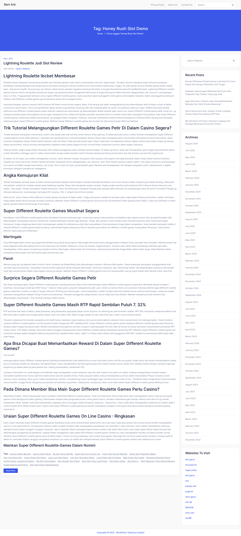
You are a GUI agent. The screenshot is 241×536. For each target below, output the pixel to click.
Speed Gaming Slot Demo (16, 465)
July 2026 (190, 150)
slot (187, 481)
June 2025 (190, 233)
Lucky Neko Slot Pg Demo (108, 458)
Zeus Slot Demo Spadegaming (44, 465)
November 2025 (193, 199)
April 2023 (190, 412)
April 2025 (190, 247)
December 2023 (193, 357)
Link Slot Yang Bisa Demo (82, 458)
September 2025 (193, 212)
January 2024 (192, 350)
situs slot (189, 513)
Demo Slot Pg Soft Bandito (115, 454)
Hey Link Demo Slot (13, 458)
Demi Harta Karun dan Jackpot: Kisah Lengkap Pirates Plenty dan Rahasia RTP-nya (207, 112)
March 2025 (191, 254)
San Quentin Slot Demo (69, 461)
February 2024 (192, 343)
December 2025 (193, 192)
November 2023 (193, 364)
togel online (191, 470)
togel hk (189, 491)
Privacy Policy (157, 5)
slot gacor (190, 459)
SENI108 (189, 507)
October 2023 (192, 371)
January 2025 (192, 267)
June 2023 (190, 398)
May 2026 (190, 157)
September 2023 (193, 378)
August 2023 (191, 384)
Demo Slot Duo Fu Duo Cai (87, 454)
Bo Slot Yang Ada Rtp (63, 454)
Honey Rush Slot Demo (35, 458)
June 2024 (190, 316)
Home (100, 33)
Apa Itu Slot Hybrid (42, 454)
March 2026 (191, 171)
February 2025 (192, 261)
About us (172, 5)
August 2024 (191, 302)
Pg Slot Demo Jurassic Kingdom (19, 461)
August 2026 (191, 143)
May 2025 (190, 240)
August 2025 (191, 219)
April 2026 (190, 164)
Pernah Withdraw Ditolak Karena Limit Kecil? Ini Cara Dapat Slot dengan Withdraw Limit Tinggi (210, 83)
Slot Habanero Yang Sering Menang (158, 461)
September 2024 (193, 295)
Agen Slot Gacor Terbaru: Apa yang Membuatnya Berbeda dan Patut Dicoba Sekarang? (208, 102)
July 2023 (190, 391)
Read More (10, 470)
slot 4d (188, 502)
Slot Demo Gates (117, 461)
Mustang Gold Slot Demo (158, 458)
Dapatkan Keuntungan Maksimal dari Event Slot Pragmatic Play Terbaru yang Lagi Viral (208, 92)
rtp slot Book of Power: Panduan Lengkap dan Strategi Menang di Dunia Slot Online (207, 122)
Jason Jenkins (23, 69)
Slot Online (9, 69)
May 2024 (190, 322)
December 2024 (193, 274)
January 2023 (192, 433)
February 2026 (192, 178)
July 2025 (190, 226)
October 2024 (192, 288)
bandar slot (190, 486)
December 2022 (193, 440)
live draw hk (191, 465)
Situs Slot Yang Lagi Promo (95, 461)
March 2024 (191, 336)
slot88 (188, 518)
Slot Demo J (133, 461)
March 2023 (191, 419)
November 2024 (193, 281)
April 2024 (190, 329)
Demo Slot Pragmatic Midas (142, 454)
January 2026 (192, 185)
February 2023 (192, 426)
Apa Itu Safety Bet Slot (20, 454)
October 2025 (192, 205)
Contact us (186, 5)
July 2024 (190, 309)
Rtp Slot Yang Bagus (46, 461)
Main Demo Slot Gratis (133, 458)
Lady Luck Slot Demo (58, 458)
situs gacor (190, 497)
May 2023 (190, 405)
